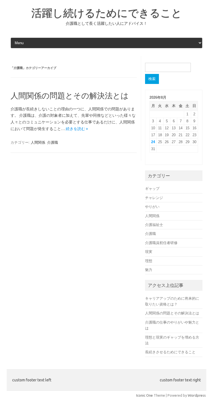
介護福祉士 (154, 225)
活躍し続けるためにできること (106, 13)
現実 (148, 252)
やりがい (152, 206)
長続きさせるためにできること (170, 352)
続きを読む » (77, 128)
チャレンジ (154, 198)
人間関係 (38, 142)
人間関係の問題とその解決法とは (70, 95)
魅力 (148, 270)
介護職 (52, 142)
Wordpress (197, 395)
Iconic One (144, 395)
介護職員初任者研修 (161, 243)
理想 (148, 261)
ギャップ (152, 188)
